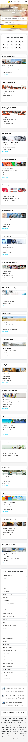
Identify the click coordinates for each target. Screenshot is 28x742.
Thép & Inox (7, 467)
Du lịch (5, 416)
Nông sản (5, 322)
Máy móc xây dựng (7, 374)
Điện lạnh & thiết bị (7, 597)
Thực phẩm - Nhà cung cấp (9, 528)
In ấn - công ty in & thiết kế (9, 502)
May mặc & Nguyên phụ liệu (11, 262)
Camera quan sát (7, 219)
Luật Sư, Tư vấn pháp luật (9, 297)
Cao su (4, 585)
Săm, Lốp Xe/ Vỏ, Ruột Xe (9, 147)
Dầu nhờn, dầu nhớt (7, 149)
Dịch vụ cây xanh (7, 98)
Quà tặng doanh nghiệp (10, 185)
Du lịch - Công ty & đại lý (8, 425)
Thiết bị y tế (5, 250)
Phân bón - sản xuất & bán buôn (10, 329)
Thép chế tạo (6, 483)
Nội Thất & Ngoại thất (9, 82)
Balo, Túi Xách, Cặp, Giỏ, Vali (9, 200)
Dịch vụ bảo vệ (6, 224)
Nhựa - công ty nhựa (8, 168)
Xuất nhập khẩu (6, 678)
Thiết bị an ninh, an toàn (8, 222)
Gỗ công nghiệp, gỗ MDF (9, 123)
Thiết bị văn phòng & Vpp (10, 390)
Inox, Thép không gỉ (8, 476)
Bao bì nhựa (6, 172)
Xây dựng (5, 675)
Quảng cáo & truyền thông (9, 650)
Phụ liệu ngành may (8, 275)
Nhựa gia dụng (6, 457)
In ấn (4, 493)
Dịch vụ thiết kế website (14, 702)
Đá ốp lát (5, 352)
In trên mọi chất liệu (7, 509)
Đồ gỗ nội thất (6, 121)
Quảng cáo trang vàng (15, 695)
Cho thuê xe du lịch (7, 429)
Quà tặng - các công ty (8, 194)
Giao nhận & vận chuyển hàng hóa (11, 70)
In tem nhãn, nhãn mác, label (9, 507)
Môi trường (6, 632)
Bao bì (4, 578)
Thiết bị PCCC (6, 226)
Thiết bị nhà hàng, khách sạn (9, 453)
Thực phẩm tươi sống (8, 532)
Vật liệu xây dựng (8, 339)
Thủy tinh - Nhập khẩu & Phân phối (11, 198)
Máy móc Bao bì (7, 378)
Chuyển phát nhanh (7, 72)
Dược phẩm (5, 245)
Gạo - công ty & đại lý (8, 324)
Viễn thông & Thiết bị (8, 672)
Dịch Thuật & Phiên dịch (8, 301)
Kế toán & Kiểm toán (7, 299)
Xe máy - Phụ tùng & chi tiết (9, 144)
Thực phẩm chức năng (8, 247)
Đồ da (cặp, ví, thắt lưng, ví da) (10, 196)
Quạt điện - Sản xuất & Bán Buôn (10, 455)
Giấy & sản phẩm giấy (9, 545)
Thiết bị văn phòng (7, 404)
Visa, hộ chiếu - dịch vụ (8, 432)
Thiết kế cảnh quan (7, 95)
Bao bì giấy (5, 560)
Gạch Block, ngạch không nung (10, 350)
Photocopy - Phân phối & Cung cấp (11, 402)
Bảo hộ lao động (7, 582)
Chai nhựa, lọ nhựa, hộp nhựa (10, 170)
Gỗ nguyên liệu (6, 117)
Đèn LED (5, 93)
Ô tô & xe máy (7, 133)
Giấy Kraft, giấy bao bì (8, 556)
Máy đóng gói (6, 376)
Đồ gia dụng (6, 442)
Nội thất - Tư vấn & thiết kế (9, 91)
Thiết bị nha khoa (7, 252)
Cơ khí (4, 588)
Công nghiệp (6, 591)
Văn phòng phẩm (7, 406)
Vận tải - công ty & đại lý (8, 65)
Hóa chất (5, 619)
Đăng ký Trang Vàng (9, 712)
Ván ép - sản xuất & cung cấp (9, 119)
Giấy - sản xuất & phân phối (9, 554)
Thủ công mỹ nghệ (7, 660)
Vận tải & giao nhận (9, 56)
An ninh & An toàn (8, 210)
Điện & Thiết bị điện (7, 594)
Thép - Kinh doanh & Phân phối (10, 479)
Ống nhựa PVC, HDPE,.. (8, 175)
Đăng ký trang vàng (15, 688)
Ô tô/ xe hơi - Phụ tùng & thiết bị (10, 142)
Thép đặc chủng (7, 481)
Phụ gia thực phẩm (7, 535)
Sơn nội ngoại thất (7, 355)
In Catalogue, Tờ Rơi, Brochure (10, 504)
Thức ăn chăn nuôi (7, 327)
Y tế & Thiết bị (7, 236)
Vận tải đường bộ (7, 67)
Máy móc (6, 365)
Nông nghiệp (7, 313)
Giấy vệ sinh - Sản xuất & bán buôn (11, 558)
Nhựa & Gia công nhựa (10, 159)
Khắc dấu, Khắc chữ (7, 303)
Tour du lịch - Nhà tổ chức (9, 427)
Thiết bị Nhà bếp (6, 451)
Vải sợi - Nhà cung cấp (8, 277)
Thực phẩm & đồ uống (9, 519)
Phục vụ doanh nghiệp (9, 288)
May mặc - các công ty (8, 271)
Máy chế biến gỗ (7, 380)
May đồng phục (6, 273)
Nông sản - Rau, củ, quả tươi (9, 530)
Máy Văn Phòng (6, 399)
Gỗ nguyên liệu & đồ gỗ (10, 108)
